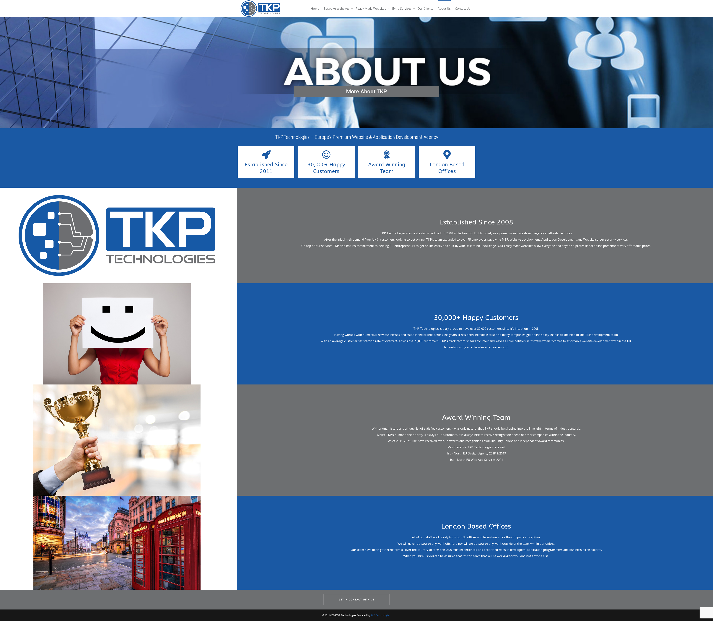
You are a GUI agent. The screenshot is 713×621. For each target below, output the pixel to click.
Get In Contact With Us (356, 599)
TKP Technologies (381, 615)
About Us (444, 8)
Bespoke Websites (337, 8)
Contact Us (462, 8)
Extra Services (402, 8)
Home (315, 8)
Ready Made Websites (371, 8)
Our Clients (425, 8)
